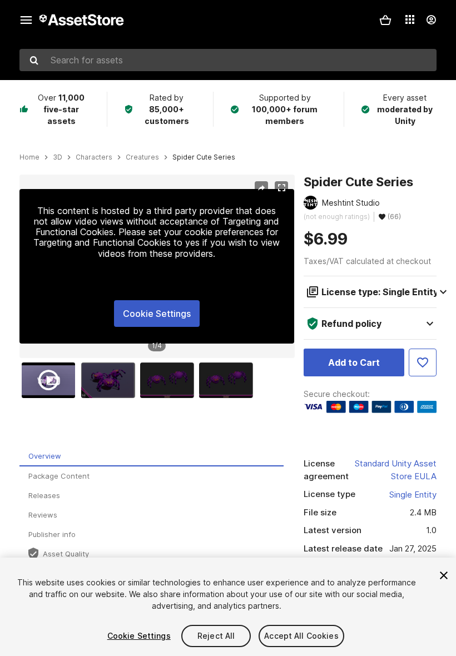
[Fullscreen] (281, 188)
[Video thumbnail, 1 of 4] (51, 380)
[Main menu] (26, 20)
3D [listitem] (57, 157)
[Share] (261, 188)
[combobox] (228, 60)
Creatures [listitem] (142, 157)
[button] (385, 20)
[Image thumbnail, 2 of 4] (110, 380)
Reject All (216, 635)
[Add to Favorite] (423, 362)
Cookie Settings (157, 313)
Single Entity (413, 494)
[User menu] (431, 20)
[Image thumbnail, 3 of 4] (169, 380)
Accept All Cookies (301, 635)
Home (29, 157)
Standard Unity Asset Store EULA (396, 469)
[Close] (443, 575)
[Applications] (410, 19)
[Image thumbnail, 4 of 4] (228, 380)
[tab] (151, 456)
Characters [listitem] (94, 157)
